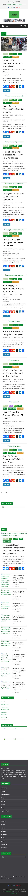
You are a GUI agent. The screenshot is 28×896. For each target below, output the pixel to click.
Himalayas (4, 844)
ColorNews (4, 847)
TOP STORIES (15, 56)
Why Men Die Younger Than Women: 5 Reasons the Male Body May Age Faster (19, 671)
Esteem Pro (4, 712)
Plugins (3, 804)
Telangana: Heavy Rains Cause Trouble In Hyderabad (13, 196)
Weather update (17, 381)
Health (10, 405)
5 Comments (16, 664)
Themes (3, 801)
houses (14, 74)
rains (22, 74)
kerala (11, 120)
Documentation (5, 794)
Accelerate (4, 834)
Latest (10, 53)
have (5, 120)
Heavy (8, 120)
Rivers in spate (21, 340)
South (19, 53)
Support (3, 791)
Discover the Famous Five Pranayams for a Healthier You (18, 605)
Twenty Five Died (6, 255)
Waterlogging (6, 301)
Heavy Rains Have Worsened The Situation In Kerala (13, 109)
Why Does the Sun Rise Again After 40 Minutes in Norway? (19, 617)
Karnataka (6, 426)
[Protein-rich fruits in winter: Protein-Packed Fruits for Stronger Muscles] (6, 633)
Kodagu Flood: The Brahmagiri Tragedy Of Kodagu (13, 415)
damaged (6, 74)
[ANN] (3, 26)
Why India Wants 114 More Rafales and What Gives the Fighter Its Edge (19, 685)
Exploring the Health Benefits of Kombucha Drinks (18, 644)
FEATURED (5, 53)
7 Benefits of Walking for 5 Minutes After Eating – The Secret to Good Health (19, 657)
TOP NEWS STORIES (7, 56)
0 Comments (7, 71)
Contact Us (4, 788)
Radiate (3, 838)
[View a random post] (25, 26)
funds (13, 467)
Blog (2, 808)
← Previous (4, 492)
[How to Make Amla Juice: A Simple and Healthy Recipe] (6, 595)
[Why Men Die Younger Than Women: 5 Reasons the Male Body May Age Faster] (6, 673)
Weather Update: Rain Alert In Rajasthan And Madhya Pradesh (13, 373)
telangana (22, 207)
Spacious (3, 831)
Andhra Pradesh (7, 207)
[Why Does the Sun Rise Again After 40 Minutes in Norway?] (6, 620)
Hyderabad (17, 163)
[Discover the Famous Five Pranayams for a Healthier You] (6, 607)
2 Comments (16, 599)
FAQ (2, 798)
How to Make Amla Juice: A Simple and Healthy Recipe (19, 592)
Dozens (10, 74)
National (16, 325)
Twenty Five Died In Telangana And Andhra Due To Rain (13, 242)
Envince (3, 821)
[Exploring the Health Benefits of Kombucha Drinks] (6, 646)
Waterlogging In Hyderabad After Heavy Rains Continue (13, 288)
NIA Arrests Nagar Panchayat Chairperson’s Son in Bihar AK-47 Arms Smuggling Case (14, 549)
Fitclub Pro (4, 717)
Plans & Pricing (5, 811)
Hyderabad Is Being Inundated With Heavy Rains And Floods (12, 154)
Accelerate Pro (5, 709)
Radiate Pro (4, 715)
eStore (3, 824)
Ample (3, 828)
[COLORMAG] (5, 768)
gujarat (13, 340)
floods (13, 163)
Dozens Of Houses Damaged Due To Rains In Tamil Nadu (13, 63)
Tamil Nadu (5, 75)
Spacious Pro (4, 707)
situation (17, 120)
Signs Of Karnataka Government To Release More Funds (13, 459)
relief (23, 467)
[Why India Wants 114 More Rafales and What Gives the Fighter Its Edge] (6, 687)
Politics (20, 449)
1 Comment (16, 623)
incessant (18, 74)
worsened (5, 121)
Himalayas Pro (5, 720)
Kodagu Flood (12, 426)
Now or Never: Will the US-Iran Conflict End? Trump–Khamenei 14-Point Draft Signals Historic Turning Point (18, 579)
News (15, 53)
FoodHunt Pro (4, 704)
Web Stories (4, 702)
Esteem (3, 841)
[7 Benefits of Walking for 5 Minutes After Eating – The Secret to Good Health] (6, 659)
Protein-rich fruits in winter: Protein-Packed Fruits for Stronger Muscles (19, 631)
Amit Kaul (17, 69)
